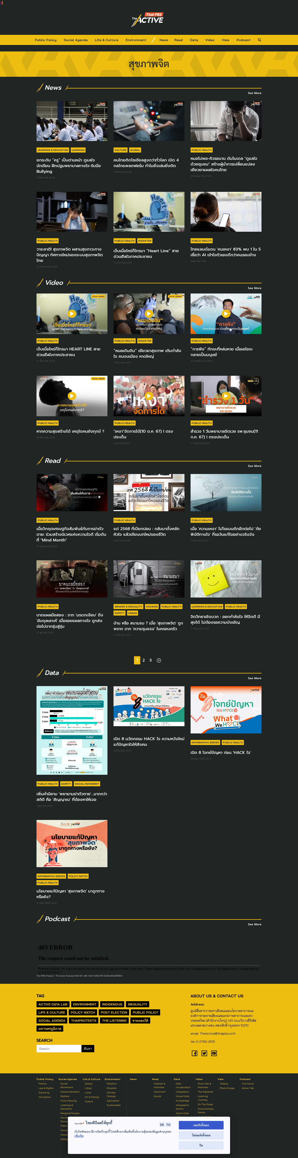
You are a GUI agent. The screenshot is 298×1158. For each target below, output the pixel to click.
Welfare (64, 1096)
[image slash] (153, 40)
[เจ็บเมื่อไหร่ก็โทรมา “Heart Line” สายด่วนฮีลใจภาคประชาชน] (149, 213)
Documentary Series (205, 1110)
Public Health (202, 150)
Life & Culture (106, 40)
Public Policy (46, 40)
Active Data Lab (53, 1004)
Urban (132, 613)
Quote (157, 1096)
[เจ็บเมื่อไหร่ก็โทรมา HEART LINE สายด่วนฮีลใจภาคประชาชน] (71, 316)
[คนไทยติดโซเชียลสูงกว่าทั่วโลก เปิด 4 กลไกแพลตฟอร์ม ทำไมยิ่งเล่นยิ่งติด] (149, 122)
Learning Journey (203, 1098)
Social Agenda (76, 40)
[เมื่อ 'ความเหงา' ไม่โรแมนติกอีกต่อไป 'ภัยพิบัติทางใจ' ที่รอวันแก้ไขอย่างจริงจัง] (226, 494)
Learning (78, 150)
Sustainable (114, 1105)
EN (162, 1124)
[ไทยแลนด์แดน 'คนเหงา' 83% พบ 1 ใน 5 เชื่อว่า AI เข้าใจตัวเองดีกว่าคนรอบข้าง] (226, 213)
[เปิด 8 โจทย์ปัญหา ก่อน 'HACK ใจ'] (226, 712)
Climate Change (111, 1094)
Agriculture (113, 1100)
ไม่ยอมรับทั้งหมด (201, 1135)
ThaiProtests (83, 1020)
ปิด (201, 1145)
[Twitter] (204, 1053)
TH (168, 1124)
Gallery (224, 1083)
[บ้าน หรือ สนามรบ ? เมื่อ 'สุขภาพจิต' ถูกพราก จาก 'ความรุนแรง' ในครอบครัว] (149, 581)
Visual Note (182, 1096)
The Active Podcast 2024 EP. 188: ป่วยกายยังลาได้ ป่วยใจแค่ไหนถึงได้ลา (89, 976)
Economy (44, 1092)
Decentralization (70, 1091)
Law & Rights (46, 1088)
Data (194, 40)
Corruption (45, 1096)
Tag (40, 996)
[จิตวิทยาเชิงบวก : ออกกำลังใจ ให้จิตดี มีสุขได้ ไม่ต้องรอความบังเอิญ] (226, 581)
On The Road (205, 1104)
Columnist (160, 1091)
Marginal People (69, 1113)
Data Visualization (183, 1085)
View (225, 40)
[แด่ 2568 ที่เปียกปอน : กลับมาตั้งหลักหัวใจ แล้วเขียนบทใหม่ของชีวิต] (149, 494)
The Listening (114, 1020)
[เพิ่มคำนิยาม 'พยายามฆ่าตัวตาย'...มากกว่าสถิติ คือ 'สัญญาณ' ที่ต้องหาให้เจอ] (71, 732)
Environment (136, 40)
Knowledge (182, 1100)
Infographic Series (205, 742)
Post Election (114, 1012)
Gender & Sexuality (128, 606)
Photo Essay (227, 1088)
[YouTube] (214, 1053)
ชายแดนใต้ (140, 1020)
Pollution (112, 1083)
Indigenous (112, 1004)
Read (178, 40)
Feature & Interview (159, 1085)
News (164, 40)
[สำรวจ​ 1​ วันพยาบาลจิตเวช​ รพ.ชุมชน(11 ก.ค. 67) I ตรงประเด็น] (226, 398)
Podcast (244, 40)
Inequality (137, 1004)
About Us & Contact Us (217, 995)
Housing (152, 606)
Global (135, 150)
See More (255, 93)
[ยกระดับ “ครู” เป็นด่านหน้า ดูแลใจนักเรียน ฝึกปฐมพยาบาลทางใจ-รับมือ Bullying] (71, 122)
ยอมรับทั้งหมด (201, 1125)
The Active (248, 1083)
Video (209, 40)
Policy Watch (78, 876)
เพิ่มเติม (79, 1136)
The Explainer (205, 1091)
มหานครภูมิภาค (50, 1029)
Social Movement (87, 783)
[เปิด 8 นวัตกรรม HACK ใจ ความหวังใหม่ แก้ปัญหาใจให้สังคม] (149, 708)
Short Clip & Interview (204, 1085)
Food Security (68, 1100)
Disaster (144, 240)
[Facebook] (195, 1053)
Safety (119, 613)
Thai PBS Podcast (45, 976)
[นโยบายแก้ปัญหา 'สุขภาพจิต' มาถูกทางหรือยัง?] (71, 845)
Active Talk (248, 1088)
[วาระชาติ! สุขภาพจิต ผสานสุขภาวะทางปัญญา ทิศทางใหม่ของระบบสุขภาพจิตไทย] (71, 213)
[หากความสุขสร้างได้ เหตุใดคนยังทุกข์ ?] (71, 398)
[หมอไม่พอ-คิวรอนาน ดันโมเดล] (226, 122)
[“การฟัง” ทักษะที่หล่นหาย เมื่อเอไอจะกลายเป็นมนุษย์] (226, 316)
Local (88, 1092)
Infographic (182, 1091)
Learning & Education (53, 150)
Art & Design (92, 1096)
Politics (43, 1083)
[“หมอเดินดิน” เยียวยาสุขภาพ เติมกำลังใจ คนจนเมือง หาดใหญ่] (149, 316)
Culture (120, 150)
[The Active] (147, 20)
